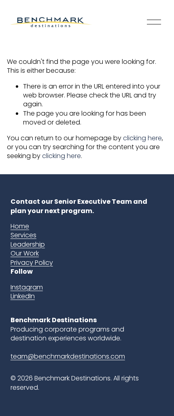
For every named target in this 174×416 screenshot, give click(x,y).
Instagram (27, 287)
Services (23, 235)
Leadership (28, 244)
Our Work (25, 253)
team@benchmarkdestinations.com (68, 356)
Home (20, 226)
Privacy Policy (32, 262)
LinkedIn (23, 296)
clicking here (142, 138)
